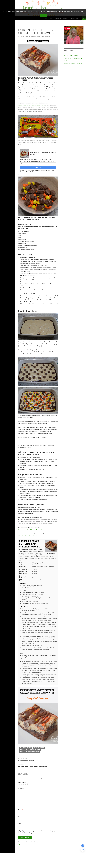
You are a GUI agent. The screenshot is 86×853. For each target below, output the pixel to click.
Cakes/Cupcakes (23, 27)
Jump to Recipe (33, 41)
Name (20, 810)
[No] (84, 14)
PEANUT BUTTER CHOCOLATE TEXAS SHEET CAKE (32, 766)
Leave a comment (47, 36)
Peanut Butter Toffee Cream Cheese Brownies (31, 105)
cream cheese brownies (26, 747)
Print (49, 553)
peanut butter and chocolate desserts (30, 749)
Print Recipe (45, 41)
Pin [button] (54, 553)
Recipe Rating (22, 782)
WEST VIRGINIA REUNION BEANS (73, 63)
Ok (43, 15)
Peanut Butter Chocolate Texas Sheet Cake (30, 529)
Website (20, 824)
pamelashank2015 (35, 36)
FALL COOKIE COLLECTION (26, 760)
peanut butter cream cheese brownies (29, 751)
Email (20, 817)
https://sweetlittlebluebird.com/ (27, 535)
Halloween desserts (39, 747)
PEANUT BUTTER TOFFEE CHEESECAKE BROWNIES (71, 54)
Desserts (30, 27)
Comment (21, 788)
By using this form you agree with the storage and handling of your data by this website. (38, 832)
